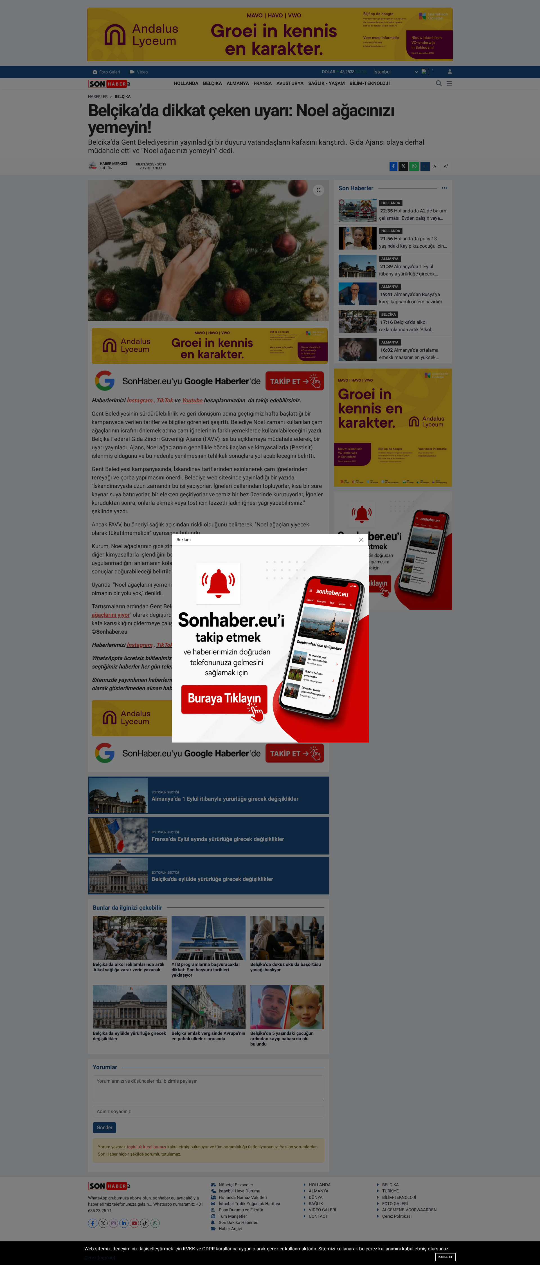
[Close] (361, 539)
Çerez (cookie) (99, 1257)
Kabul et (445, 1257)
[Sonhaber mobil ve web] (270, 643)
